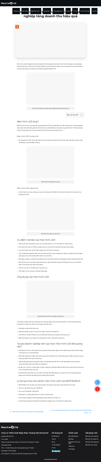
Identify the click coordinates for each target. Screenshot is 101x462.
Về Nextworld (55, 436)
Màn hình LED (35, 11)
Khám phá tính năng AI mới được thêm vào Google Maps (27, 412)
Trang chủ (16, 11)
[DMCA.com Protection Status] (56, 451)
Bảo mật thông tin (73, 436)
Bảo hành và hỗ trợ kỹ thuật (74, 442)
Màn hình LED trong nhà (91, 436)
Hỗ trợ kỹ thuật (84, 11)
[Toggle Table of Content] (80, 115)
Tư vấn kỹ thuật (56, 445)
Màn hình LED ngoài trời (91, 439)
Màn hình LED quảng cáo (92, 442)
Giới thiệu (25, 11)
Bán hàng (70, 439)
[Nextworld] (9, 3)
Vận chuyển (71, 449)
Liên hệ (94, 11)
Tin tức (75, 11)
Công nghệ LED (57, 11)
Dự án (68, 11)
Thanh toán (71, 446)
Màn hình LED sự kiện (91, 445)
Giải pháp (46, 11)
